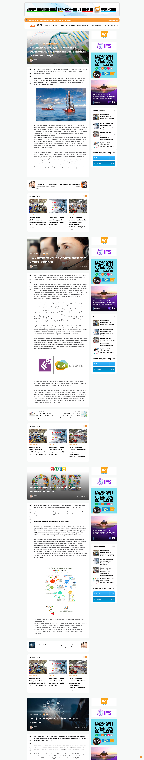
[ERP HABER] (36, 25)
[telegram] (30, 80)
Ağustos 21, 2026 (113, 20)
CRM (44, 483)
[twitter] (30, 73)
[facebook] (30, 69)
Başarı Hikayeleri (33, 215)
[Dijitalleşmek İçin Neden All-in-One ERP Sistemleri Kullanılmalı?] (26, 20)
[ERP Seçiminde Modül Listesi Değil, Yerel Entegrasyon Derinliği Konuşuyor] (58, 206)
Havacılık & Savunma (51, 43)
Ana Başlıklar (37, 43)
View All (113, 110)
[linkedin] (30, 83)
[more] (30, 86)
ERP (44, 43)
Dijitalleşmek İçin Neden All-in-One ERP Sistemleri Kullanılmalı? (46, 20)
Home (31, 43)
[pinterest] (30, 76)
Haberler (51, 215)
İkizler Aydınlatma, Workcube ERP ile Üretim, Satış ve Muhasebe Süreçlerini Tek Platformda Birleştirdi (78, 222)
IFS (47, 253)
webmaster (36, 59)
